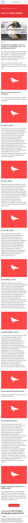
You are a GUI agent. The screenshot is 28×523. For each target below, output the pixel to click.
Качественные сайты (9, 421)
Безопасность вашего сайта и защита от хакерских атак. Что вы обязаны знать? (13, 46)
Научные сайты (7, 125)
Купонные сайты (7, 230)
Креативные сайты (8, 280)
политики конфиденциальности (16, 521)
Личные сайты (6, 181)
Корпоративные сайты (9, 332)
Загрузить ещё (14, 505)
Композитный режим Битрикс (12, 391)
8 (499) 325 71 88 (16, 2)
